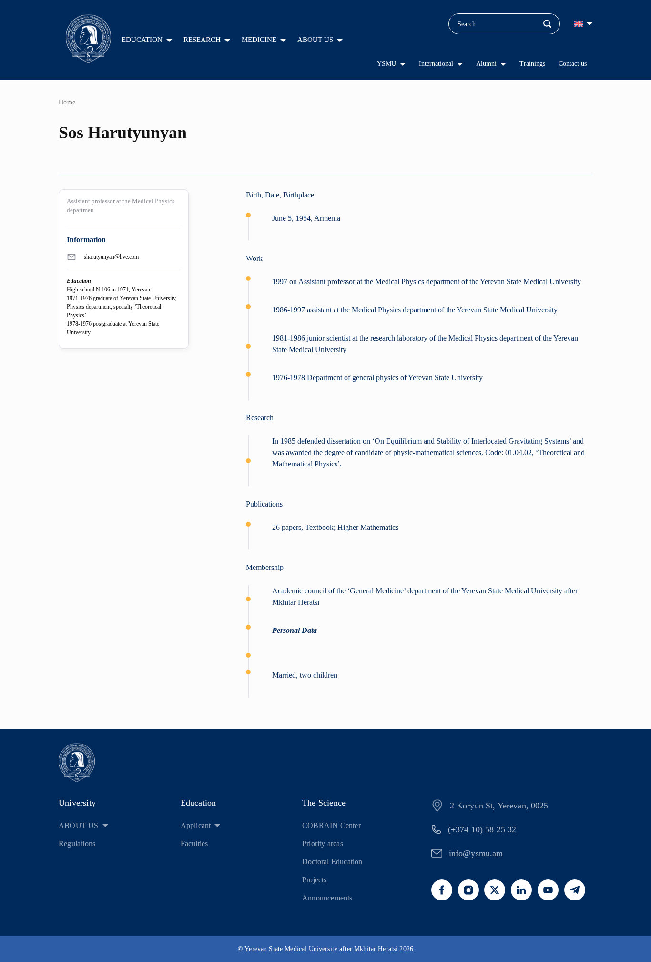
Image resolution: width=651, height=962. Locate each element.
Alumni (486, 63)
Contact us (573, 63)
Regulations (77, 843)
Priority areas (322, 843)
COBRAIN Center (331, 825)
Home (67, 102)
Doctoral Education (332, 862)
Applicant (196, 825)
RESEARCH (202, 39)
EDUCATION (142, 39)
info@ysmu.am (476, 853)
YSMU (386, 63)
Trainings (532, 63)
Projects (314, 880)
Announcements (327, 898)
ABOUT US (315, 39)
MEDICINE (259, 39)
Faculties (194, 843)
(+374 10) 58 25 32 (482, 829)
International (436, 63)
